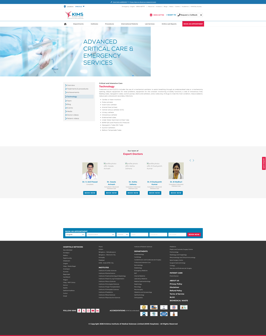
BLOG (172, 297)
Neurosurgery (138, 289)
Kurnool (65, 271)
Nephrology (138, 284)
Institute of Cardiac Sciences (107, 270)
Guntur (65, 293)
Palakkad (101, 260)
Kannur (65, 285)
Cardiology (137, 257)
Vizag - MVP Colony (69, 282)
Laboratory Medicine (140, 278)
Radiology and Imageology (178, 255)
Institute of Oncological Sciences (109, 284)
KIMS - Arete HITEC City (106, 263)
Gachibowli (66, 277)
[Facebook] (79, 311)
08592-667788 (158, 15)
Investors (159, 6)
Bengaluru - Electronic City (107, 255)
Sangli (65, 296)
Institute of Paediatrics (106, 292)
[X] (84, 311)
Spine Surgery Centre (176, 260)
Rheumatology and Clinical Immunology (182, 257)
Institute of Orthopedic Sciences (109, 289)
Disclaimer (174, 287)
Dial (120, 2)
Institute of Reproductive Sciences (109, 297)
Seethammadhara (69, 290)
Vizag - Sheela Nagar (69, 266)
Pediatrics (173, 246)
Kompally (102, 257)
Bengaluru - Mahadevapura (107, 252)
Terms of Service (177, 294)
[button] (80, 6)
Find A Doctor (174, 276)
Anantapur (66, 269)
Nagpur (65, 279)
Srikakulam (66, 261)
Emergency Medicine (140, 270)
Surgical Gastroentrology (177, 263)
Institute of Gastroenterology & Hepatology (112, 276)
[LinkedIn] (97, 311)
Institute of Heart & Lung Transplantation (111, 278)
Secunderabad (67, 250)
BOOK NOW (90, 193)
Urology (172, 265)
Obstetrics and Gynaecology (143, 292)
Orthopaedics (138, 297)
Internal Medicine (139, 276)
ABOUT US (174, 281)
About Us (151, 6)
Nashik (65, 288)
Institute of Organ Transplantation (109, 287)
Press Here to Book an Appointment (143, 2)
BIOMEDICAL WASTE (179, 301)
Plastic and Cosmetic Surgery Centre (181, 249)
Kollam (101, 249)
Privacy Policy (176, 284)
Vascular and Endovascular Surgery (181, 268)
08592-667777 (140, 6)
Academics (185, 6)
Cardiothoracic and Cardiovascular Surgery (147, 260)
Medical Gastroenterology (142, 281)
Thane (101, 246)
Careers (177, 6)
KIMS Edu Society (196, 6)
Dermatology (138, 265)
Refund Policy (176, 291)
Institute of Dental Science (107, 273)
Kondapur (66, 252)
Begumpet (66, 274)
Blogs (165, 6)
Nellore (65, 255)
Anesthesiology (139, 254)
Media (171, 6)
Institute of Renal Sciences (107, 295)
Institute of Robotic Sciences (143, 246)
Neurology (137, 287)
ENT (135, 273)
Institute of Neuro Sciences (107, 281)
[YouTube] (93, 311)
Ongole (65, 263)
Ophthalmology (139, 295)
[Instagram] (88, 311)
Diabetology (138, 268)
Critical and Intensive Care (142, 262)
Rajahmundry (67, 258)
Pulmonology (174, 252)
